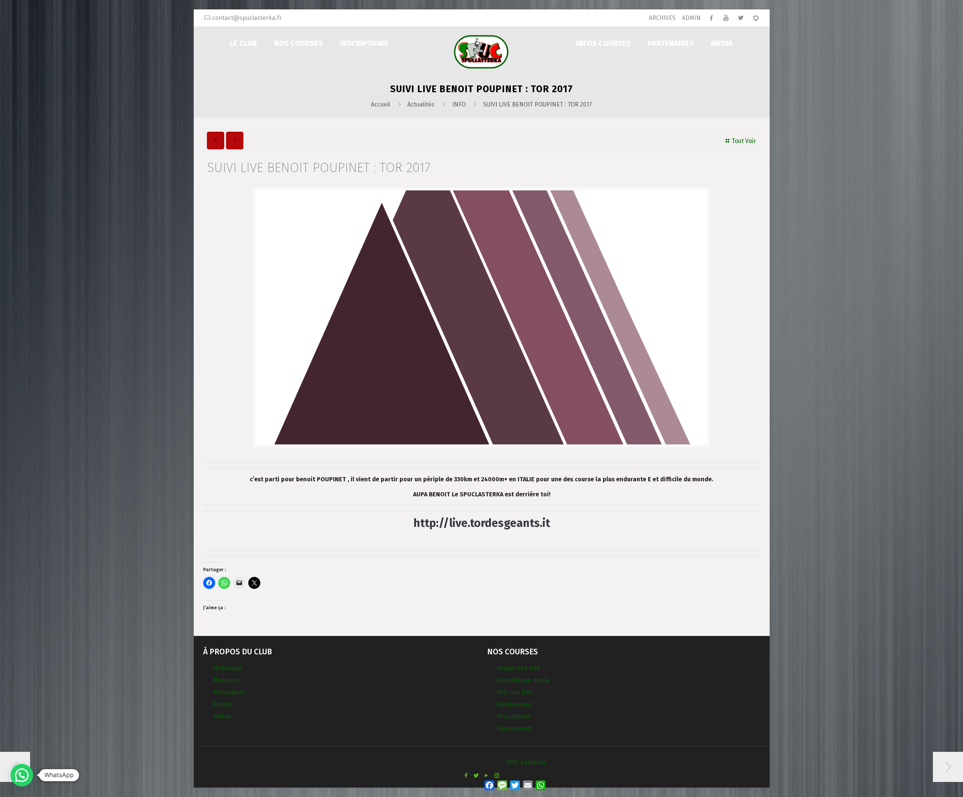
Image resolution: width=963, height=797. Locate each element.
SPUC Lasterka (525, 762)
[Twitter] (476, 775)
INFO (459, 104)
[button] (22, 775)
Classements (514, 728)
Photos (222, 704)
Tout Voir (744, 140)
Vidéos (222, 716)
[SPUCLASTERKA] (481, 51)
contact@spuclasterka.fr (247, 17)
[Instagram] (497, 775)
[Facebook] (466, 775)
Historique (227, 668)
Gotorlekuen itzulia (523, 680)
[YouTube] (487, 775)
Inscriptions (513, 716)
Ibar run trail (514, 692)
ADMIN (691, 17)
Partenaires (229, 692)
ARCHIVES (662, 17)
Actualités (420, 104)
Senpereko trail (518, 668)
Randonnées (514, 704)
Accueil (380, 104)
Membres (226, 680)
